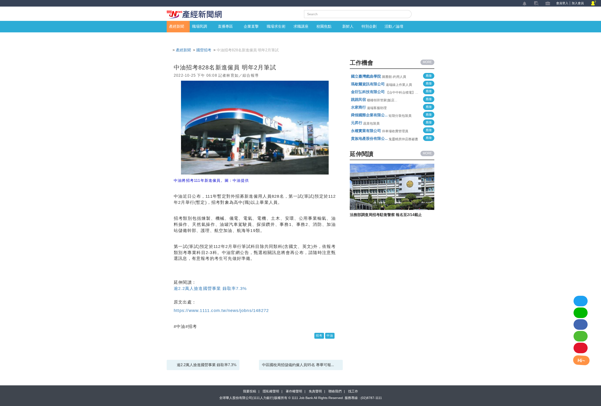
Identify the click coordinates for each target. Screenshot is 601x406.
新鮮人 (348, 26)
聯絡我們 (335, 391)
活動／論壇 (394, 26)
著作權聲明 (294, 391)
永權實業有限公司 (366, 131)
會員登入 (562, 3)
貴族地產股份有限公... (369, 138)
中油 (330, 335)
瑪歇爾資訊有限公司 (368, 84)
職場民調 (199, 26)
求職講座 (300, 26)
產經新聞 (176, 26)
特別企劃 (369, 26)
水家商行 (358, 107)
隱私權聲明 (271, 391)
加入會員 (578, 3)
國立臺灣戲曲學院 (366, 76)
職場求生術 (276, 26)
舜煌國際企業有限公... (369, 115)
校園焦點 (323, 26)
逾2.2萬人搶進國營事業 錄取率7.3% (210, 288)
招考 (319, 335)
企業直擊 (251, 26)
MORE (427, 62)
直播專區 (225, 26)
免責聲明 (315, 391)
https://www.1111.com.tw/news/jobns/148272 (221, 310)
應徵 (429, 75)
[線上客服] (593, 3)
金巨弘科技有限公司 (368, 92)
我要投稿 (249, 391)
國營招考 (203, 50)
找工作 (353, 391)
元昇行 (356, 123)
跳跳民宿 (358, 100)
